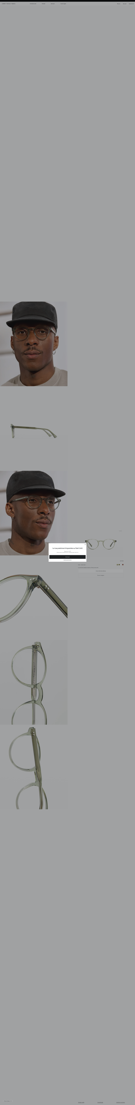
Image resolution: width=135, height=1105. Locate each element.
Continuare (67, 556)
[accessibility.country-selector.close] (85, 544)
